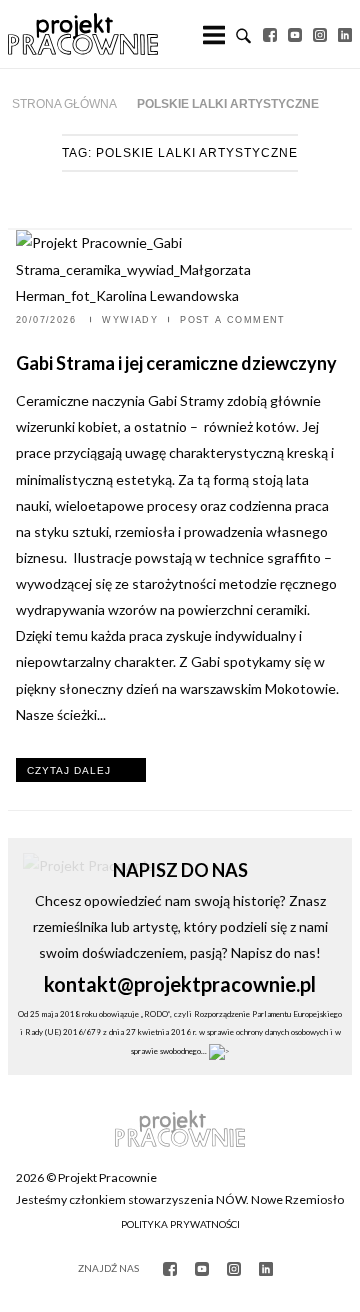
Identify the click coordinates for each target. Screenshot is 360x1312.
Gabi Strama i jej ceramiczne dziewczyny (178, 363)
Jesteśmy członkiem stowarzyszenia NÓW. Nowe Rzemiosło (180, 1199)
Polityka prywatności (180, 1224)
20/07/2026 (48, 320)
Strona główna (64, 104)
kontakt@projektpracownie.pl (180, 984)
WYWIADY (130, 320)
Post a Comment (233, 320)
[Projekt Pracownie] (83, 34)
